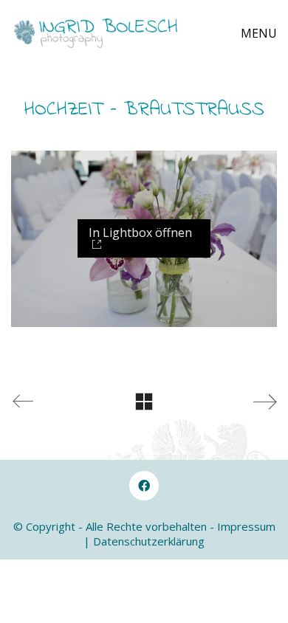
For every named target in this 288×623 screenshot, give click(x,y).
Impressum (246, 526)
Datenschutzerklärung (149, 541)
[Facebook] (144, 485)
